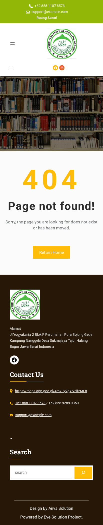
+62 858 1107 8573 (49, 6)
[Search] (83, 473)
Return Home (51, 252)
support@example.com (50, 12)
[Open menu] (12, 43)
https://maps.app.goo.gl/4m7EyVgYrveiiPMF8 (51, 391)
